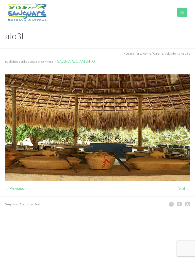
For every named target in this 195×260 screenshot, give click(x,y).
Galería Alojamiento (166, 53)
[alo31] (97, 127)
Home (146, 53)
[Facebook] (171, 204)
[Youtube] (179, 204)
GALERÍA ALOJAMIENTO (76, 61)
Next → (184, 188)
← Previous (14, 188)
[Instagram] (187, 204)
